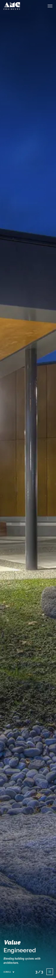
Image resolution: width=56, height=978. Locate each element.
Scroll (7, 972)
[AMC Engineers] (12, 6)
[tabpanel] (28, 489)
